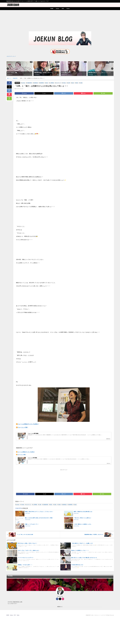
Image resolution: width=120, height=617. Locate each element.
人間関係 (52, 82)
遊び (73, 82)
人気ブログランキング (11, 56)
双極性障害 (17, 82)
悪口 (77, 82)
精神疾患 (36, 82)
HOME (51, 8)
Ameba (57, 8)
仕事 (69, 82)
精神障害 (42, 82)
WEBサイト (60, 606)
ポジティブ (58, 82)
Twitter (68, 8)
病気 (47, 82)
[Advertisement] (60, 20)
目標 (81, 82)
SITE (63, 8)
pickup (23, 82)
